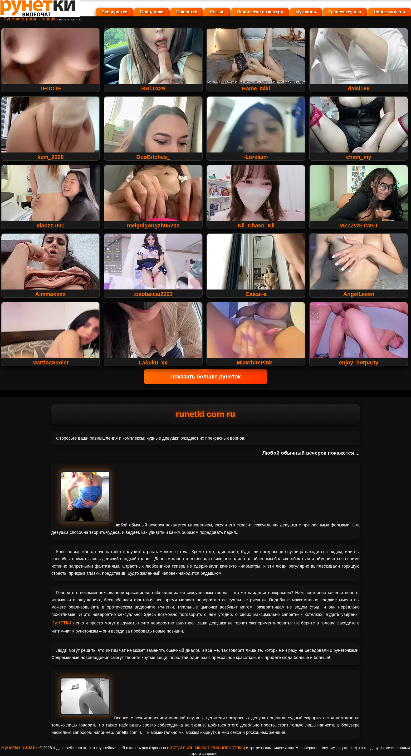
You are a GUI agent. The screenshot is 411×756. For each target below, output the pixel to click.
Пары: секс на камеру (260, 12)
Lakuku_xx (153, 362)
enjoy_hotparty (358, 362)
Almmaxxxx (50, 294)
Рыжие (217, 12)
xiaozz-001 (50, 225)
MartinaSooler (50, 362)
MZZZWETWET (358, 225)
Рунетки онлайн (21, 18)
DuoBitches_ (153, 157)
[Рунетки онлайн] (40, 15)
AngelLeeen (358, 294)
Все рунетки (114, 12)
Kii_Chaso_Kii (256, 225)
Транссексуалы (344, 12)
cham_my (358, 157)
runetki (48, 18)
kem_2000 (50, 157)
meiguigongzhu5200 (153, 225)
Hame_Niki (256, 88)
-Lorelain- (256, 157)
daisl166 (359, 88)
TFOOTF (50, 88)
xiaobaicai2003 (153, 294)
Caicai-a (256, 294)
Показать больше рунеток (205, 376)
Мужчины (306, 12)
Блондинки (152, 12)
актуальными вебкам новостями (207, 747)
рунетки (61, 622)
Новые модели (389, 12)
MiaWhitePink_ (256, 362)
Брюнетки (186, 12)
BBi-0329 (153, 88)
